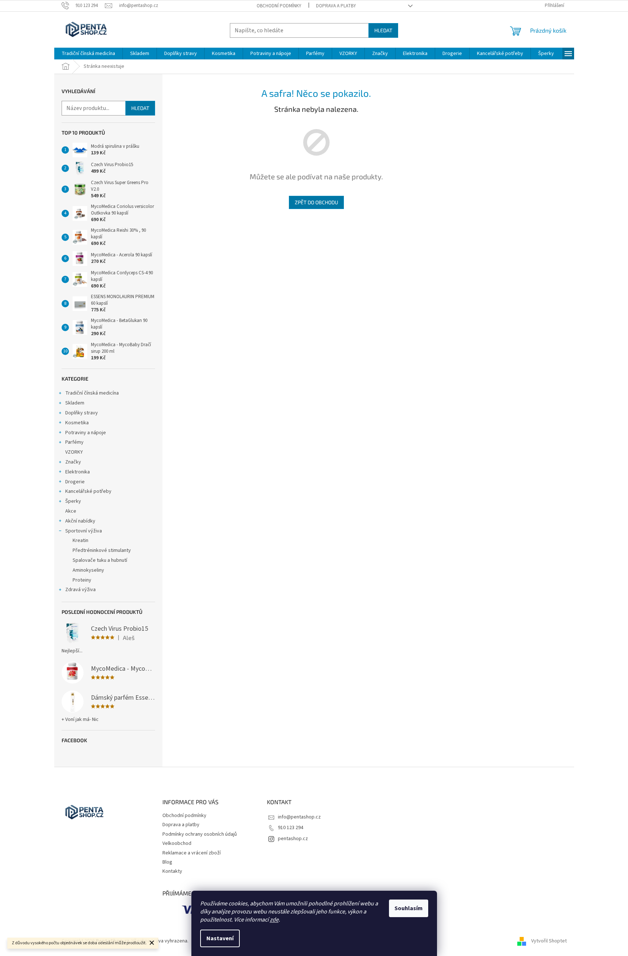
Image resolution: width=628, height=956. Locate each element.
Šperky (73, 501)
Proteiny (82, 580)
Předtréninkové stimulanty (102, 550)
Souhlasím (408, 908)
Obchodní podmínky (279, 6)
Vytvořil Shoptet (549, 941)
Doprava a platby (336, 6)
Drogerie (75, 482)
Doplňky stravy (81, 413)
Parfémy (74, 442)
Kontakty (172, 871)
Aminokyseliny (88, 570)
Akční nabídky (80, 521)
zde (274, 920)
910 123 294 (290, 827)
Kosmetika (77, 422)
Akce (70, 511)
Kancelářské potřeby (88, 491)
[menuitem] (88, 53)
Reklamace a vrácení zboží (191, 853)
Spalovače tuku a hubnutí (100, 560)
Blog (167, 862)
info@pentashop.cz (299, 817)
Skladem (74, 403)
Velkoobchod (176, 843)
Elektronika (77, 472)
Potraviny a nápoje (85, 432)
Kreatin (80, 540)
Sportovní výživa (83, 531)
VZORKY (74, 452)
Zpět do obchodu (316, 202)
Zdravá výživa (80, 589)
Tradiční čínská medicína (92, 393)
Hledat (383, 30)
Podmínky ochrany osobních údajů (199, 834)
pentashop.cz (293, 838)
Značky (73, 462)
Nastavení (220, 938)
